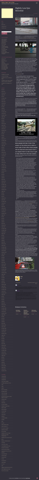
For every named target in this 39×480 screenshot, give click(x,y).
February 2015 (4, 162)
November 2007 (4, 289)
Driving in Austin (4, 399)
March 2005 (3, 343)
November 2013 (4, 186)
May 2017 (3, 135)
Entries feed (3, 24)
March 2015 (3, 160)
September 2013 (4, 189)
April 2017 (3, 137)
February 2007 (4, 304)
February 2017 (4, 138)
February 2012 (4, 208)
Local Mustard (4, 50)
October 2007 (4, 291)
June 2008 (3, 277)
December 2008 (4, 267)
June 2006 (3, 318)
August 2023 (3, 94)
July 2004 (3, 357)
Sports (3, 439)
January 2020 (3, 101)
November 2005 (4, 330)
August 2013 (3, 191)
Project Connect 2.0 (4, 426)
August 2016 (3, 145)
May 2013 (3, 196)
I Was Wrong (3, 414)
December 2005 (4, 328)
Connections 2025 (4, 394)
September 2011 (4, 213)
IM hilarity (3, 416)
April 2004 (3, 362)
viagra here (22, 37)
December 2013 (4, 184)
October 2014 (4, 169)
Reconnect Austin (4, 51)
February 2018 (4, 123)
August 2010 (3, 233)
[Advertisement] (7, 13)
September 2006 (4, 313)
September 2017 (4, 130)
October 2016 (3, 142)
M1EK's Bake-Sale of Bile (8, 2)
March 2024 (3, 91)
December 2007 (4, 287)
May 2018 (3, 120)
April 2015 (3, 159)
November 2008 (4, 269)
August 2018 (3, 116)
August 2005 (3, 335)
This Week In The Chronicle (5, 449)
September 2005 (4, 333)
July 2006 (3, 316)
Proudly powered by (13, 478)
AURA (2, 384)
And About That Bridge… (18, 311)
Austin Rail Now (4, 42)
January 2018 (3, 125)
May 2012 (3, 204)
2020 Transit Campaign (5, 381)
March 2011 (3, 223)
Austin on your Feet (4, 41)
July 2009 (3, 255)
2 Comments (36, 13)
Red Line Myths (4, 431)
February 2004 (4, 365)
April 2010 (3, 240)
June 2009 (3, 257)
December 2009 (4, 247)
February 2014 (4, 181)
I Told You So (17, 16)
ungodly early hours (31, 220)
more (31, 77)
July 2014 (3, 172)
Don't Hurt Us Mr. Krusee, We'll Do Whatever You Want (26, 15)
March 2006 (3, 323)
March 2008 (3, 282)
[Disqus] (26, 293)
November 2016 (4, 140)
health (29, 82)
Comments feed (4, 26)
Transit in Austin (22, 16)
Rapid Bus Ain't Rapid (5, 429)
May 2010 (3, 238)
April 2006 (3, 321)
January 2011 (3, 226)
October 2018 (3, 113)
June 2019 (3, 106)
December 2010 (4, 228)
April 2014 (3, 177)
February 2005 (4, 345)
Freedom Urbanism (4, 404)
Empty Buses (3, 402)
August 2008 (3, 274)
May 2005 (3, 340)
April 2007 (3, 301)
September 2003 (4, 370)
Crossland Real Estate (5, 46)
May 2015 (3, 157)
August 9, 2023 (33, 312)
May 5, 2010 (16, 13)
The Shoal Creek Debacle (5, 447)
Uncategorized (4, 460)
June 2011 (3, 218)
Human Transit (4, 58)
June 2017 (3, 133)
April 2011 (3, 221)
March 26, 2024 (18, 312)
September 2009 (4, 252)
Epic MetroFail (18, 282)
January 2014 (3, 182)
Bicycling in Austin (4, 391)
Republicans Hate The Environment (7, 437)
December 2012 (4, 201)
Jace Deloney (3, 48)
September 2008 (4, 272)
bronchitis (27, 40)
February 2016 (4, 152)
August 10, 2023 (25, 315)
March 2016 (3, 150)
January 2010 (3, 245)
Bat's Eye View (4, 43)
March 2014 (3, 179)
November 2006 (4, 309)
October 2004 (4, 352)
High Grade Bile (4, 407)
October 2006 (4, 311)
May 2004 (3, 360)
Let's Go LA (3, 59)
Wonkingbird (3, 53)
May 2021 (3, 96)
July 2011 (3, 216)
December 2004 (4, 348)
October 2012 (3, 203)
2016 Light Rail (4, 379)
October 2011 (3, 211)
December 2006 (4, 308)
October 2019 (4, 103)
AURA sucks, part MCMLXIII (34, 311)
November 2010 (4, 230)
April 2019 (3, 108)
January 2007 (3, 306)
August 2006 (3, 314)
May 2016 (3, 147)
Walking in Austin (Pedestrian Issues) (7, 467)
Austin (16, 15)
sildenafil (23, 200)
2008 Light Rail (4, 376)
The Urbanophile (4, 69)
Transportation (27, 16)
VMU (2, 465)
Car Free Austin (4, 44)
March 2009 (3, 262)
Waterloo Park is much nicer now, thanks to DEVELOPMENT (26, 312)
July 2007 (3, 296)
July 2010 (3, 235)
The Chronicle (19, 73)
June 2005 (3, 338)
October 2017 (3, 128)
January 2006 (3, 326)
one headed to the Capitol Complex (28, 38)
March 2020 (3, 99)
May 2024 (3, 89)
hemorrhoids (23, 36)
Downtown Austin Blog (5, 47)
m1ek (19, 13)
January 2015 (3, 164)
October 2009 (4, 250)
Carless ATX (3, 45)
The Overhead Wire (4, 66)
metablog (3, 419)
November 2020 (4, 98)
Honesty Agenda (4, 409)
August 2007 (3, 294)
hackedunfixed (17, 274)
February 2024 (4, 93)
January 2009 (3, 265)
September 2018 (4, 115)
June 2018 (3, 118)
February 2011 (4, 225)
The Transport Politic (5, 67)
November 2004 (4, 350)
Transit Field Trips (4, 453)
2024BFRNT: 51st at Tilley (5, 74)
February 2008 (4, 284)
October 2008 (4, 270)
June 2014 (3, 174)
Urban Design (4, 462)
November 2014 (4, 167)
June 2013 (3, 194)
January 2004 (3, 367)
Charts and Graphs (4, 393)
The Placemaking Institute (5, 52)
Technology (3, 442)
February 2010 (4, 243)
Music (2, 421)
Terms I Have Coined (5, 444)
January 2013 (3, 199)
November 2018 (4, 111)
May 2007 (3, 299)
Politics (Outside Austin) (5, 424)
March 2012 (3, 206)
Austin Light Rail (4, 40)
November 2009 (4, 248)
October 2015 (3, 155)
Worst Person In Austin (5, 470)
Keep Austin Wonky (4, 49)
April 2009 (3, 260)
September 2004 (4, 353)
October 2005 (4, 331)
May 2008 (3, 279)
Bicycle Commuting (4, 389)
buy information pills (21, 137)
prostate (22, 80)
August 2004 (3, 355)
